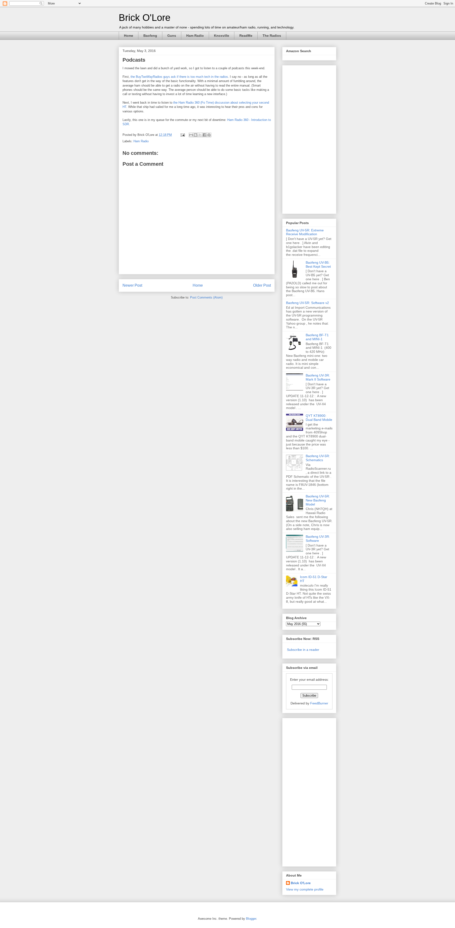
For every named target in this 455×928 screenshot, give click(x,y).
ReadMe (245, 35)
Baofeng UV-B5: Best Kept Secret (318, 264)
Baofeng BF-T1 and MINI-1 (317, 337)
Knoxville (221, 35)
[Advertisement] (305, 138)
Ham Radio (195, 35)
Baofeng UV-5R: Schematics (318, 458)
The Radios (272, 35)
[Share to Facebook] (204, 135)
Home (128, 35)
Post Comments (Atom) (206, 297)
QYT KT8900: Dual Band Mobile (319, 418)
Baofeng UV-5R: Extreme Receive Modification (305, 232)
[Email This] (191, 135)
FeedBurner (319, 703)
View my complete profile (304, 889)
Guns (171, 35)
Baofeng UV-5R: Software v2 (307, 303)
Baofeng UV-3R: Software (318, 538)
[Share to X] (200, 135)
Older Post (262, 285)
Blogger (251, 918)
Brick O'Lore (144, 17)
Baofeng (150, 35)
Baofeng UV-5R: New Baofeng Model (318, 500)
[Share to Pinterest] (209, 135)
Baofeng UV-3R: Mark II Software (318, 377)
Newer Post (132, 285)
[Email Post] (182, 135)
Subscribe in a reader (303, 650)
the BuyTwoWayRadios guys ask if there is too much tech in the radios (179, 76)
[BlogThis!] (195, 135)
